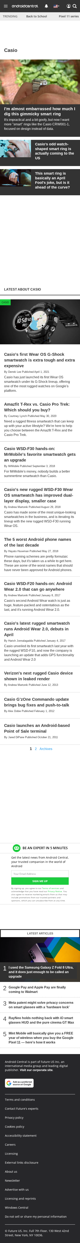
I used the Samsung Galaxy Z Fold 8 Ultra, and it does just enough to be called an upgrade (41, 972)
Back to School (36, 16)
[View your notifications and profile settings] (46, 6)
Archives (46, 749)
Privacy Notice (55, 891)
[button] (75, 6)
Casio (5, 302)
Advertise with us (17, 1189)
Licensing (11, 1153)
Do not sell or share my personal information (36, 1216)
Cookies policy (14, 1126)
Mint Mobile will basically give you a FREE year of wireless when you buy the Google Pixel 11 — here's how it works (41, 1038)
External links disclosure (21, 1162)
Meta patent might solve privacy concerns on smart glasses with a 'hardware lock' (41, 1005)
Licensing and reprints (20, 1198)
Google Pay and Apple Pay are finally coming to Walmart (37, 990)
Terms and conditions (20, 1100)
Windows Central (16, 1207)
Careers (10, 1144)
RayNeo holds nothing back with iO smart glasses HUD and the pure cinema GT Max (41, 1020)
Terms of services (51, 888)
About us (11, 1171)
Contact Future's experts (21, 1109)
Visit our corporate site (36, 1070)
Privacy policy (14, 1117)
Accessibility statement (21, 1135)
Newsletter (12, 1180)
